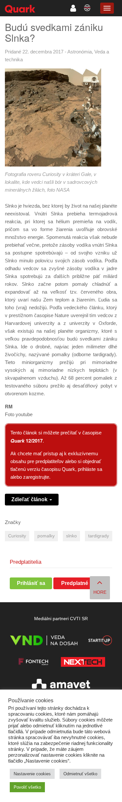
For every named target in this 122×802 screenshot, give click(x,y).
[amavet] (61, 685)
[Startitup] (100, 641)
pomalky (46, 535)
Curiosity (17, 535)
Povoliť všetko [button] (27, 787)
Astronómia (79, 51)
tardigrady (98, 535)
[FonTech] (33, 663)
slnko (71, 535)
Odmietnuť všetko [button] (80, 773)
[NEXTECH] (83, 663)
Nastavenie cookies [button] (32, 773)
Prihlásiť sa (31, 583)
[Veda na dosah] (43, 641)
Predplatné (74, 583)
